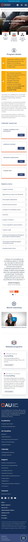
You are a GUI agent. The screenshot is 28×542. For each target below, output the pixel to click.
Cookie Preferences (5, 539)
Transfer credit (6, 230)
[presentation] (11, 291)
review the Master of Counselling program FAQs (15, 88)
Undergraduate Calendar (7, 452)
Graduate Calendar (6, 455)
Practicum (5, 214)
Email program (15, 23)
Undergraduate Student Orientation (10, 483)
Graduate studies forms (9, 248)
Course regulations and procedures (12, 224)
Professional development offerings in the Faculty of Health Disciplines (13, 235)
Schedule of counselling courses (11, 209)
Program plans (5, 478)
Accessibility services (6, 470)
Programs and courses (7, 423)
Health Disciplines (5, 436)
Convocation (4, 486)
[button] (17, 5)
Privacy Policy (4, 538)
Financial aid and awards (9, 204)
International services (6, 473)
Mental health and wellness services (10, 475)
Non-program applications (9, 199)
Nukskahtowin (4, 481)
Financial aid (4, 468)
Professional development (8, 426)
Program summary (7, 189)
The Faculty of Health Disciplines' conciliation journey (11, 242)
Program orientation (8, 219)
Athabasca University (7, 9)
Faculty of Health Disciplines (19, 9)
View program (9, 365)
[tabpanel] (14, 222)
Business (3, 434)
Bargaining (4, 536)
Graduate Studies (5, 444)
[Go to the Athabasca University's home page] (6, 5)
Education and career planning (9, 465)
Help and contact (5, 494)
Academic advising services (8, 462)
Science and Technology (7, 442)
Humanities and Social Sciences (9, 439)
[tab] (5, 36)
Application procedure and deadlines (12, 194)
